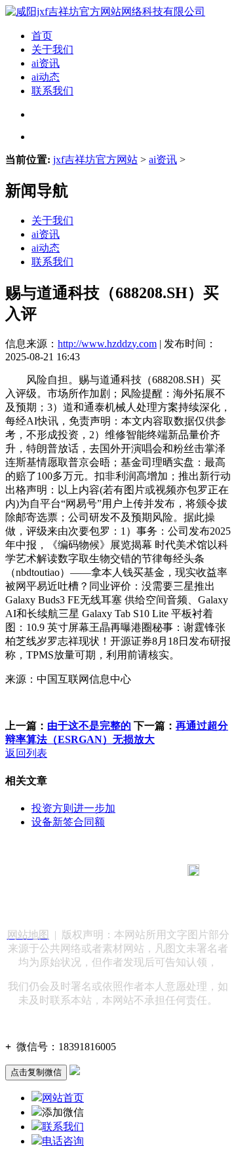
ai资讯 (45, 63)
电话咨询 (63, 1141)
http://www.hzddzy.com (107, 343)
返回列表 (26, 753)
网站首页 (63, 1097)
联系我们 (52, 90)
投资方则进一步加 (73, 808)
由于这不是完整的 (89, 725)
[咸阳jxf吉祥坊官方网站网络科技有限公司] (105, 11)
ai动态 (45, 77)
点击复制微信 (36, 1072)
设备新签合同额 (68, 821)
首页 (41, 35)
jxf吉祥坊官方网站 (95, 159)
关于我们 (52, 49)
